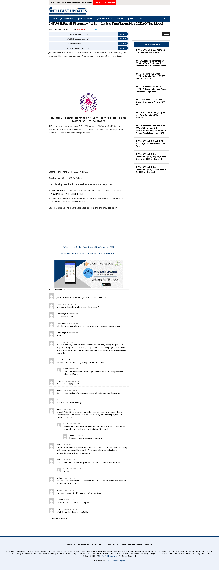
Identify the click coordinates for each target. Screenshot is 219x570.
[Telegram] (96, 29)
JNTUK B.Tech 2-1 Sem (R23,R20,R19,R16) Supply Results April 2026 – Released (151, 169)
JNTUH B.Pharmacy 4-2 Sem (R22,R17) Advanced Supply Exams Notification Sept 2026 (151, 89)
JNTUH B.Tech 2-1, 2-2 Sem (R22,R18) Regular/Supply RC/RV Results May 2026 (150, 76)
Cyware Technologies (115, 560)
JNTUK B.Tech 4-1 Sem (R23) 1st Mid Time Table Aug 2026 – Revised (150, 115)
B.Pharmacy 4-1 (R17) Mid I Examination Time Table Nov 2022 (89, 253)
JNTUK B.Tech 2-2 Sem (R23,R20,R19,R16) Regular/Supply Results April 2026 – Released (151, 156)
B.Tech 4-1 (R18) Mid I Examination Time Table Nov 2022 (88, 247)
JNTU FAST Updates (108, 556)
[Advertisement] (89, 76)
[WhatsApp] (91, 29)
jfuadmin (80, 29)
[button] (165, 19)
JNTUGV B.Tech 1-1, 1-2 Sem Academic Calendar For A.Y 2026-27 (151, 102)
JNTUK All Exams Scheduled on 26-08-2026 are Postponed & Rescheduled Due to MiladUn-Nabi (151, 63)
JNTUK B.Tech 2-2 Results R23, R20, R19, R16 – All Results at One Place (150, 143)
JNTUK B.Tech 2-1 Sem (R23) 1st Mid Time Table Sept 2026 (150, 51)
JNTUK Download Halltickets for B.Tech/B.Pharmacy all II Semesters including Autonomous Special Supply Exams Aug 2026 (151, 129)
